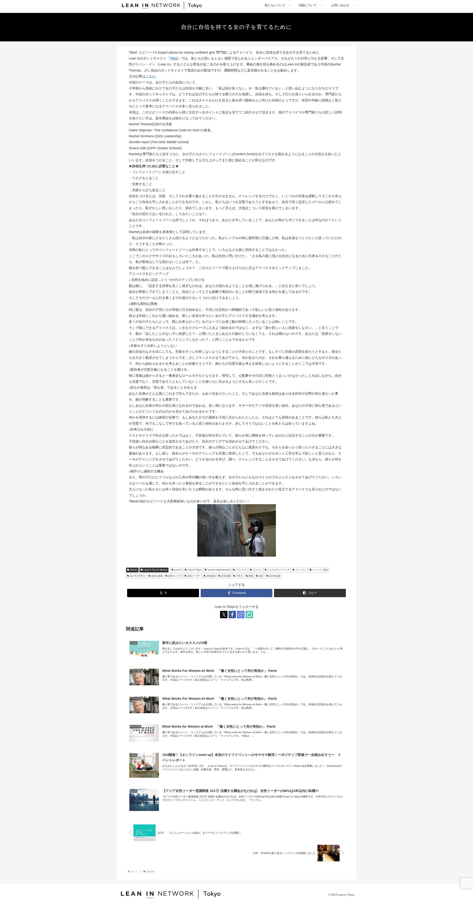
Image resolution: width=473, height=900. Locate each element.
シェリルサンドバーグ (278, 570)
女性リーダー (194, 576)
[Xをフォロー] (223, 614)
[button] (310, 593)
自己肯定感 (274, 576)
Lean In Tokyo (195, 570)
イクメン (257, 570)
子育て (239, 576)
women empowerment (218, 570)
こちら (150, 76)
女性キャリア (174, 576)
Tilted (174, 58)
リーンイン (301, 570)
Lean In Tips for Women (155, 570)
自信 (261, 576)
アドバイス (241, 570)
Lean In (178, 570)
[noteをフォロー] (249, 614)
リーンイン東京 (320, 570)
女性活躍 (225, 576)
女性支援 (211, 576)
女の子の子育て (137, 576)
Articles (133, 570)
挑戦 (251, 576)
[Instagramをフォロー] (240, 614)
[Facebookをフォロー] (232, 614)
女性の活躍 (156, 576)
